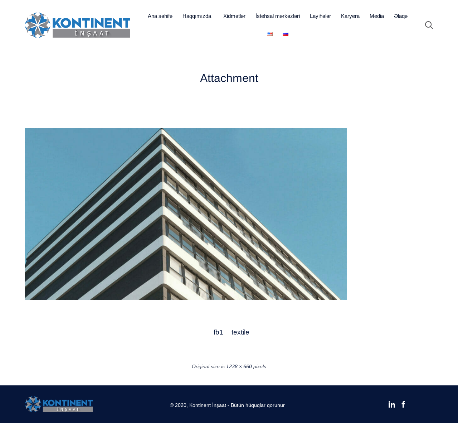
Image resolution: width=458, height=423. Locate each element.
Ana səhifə (160, 16)
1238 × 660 (239, 366)
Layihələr (320, 16)
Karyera (350, 16)
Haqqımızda (196, 16)
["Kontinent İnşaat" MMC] (77, 25)
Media (377, 16)
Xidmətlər (234, 16)
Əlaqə (401, 16)
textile (240, 332)
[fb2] (186, 298)
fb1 (218, 332)
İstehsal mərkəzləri (277, 16)
